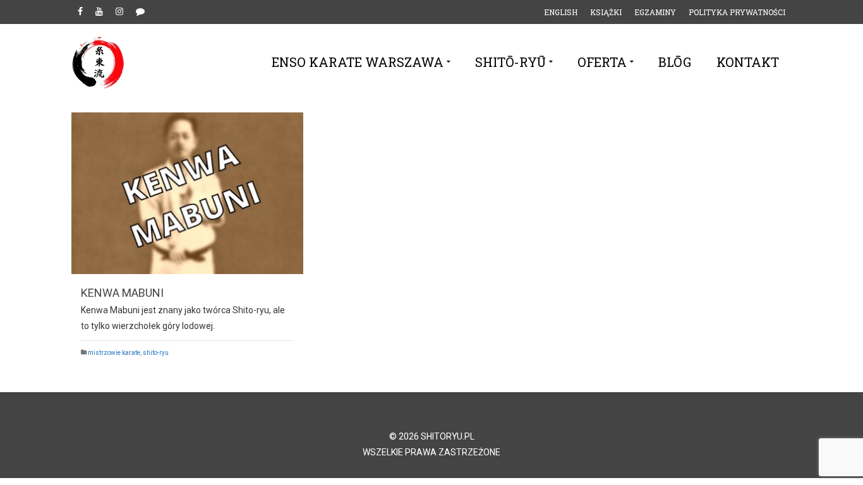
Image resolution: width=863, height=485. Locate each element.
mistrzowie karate (114, 352)
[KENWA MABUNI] (187, 193)
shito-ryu (156, 352)
